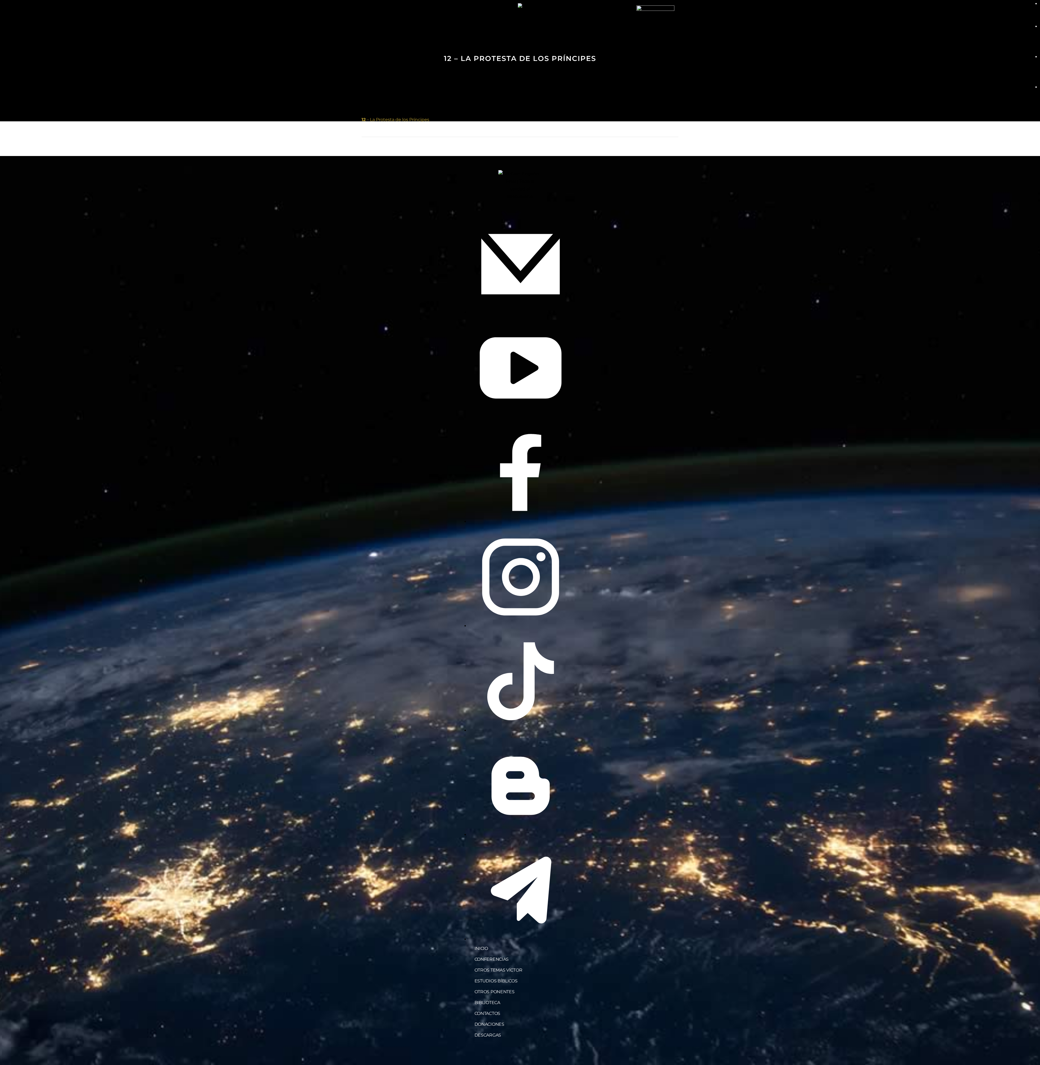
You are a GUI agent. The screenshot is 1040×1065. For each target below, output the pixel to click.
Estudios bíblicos (496, 980)
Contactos (487, 1013)
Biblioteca (487, 1002)
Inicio (481, 948)
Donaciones (489, 1024)
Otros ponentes (494, 991)
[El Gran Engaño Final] (655, 23)
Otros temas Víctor (498, 970)
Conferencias (491, 959)
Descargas (487, 1035)
